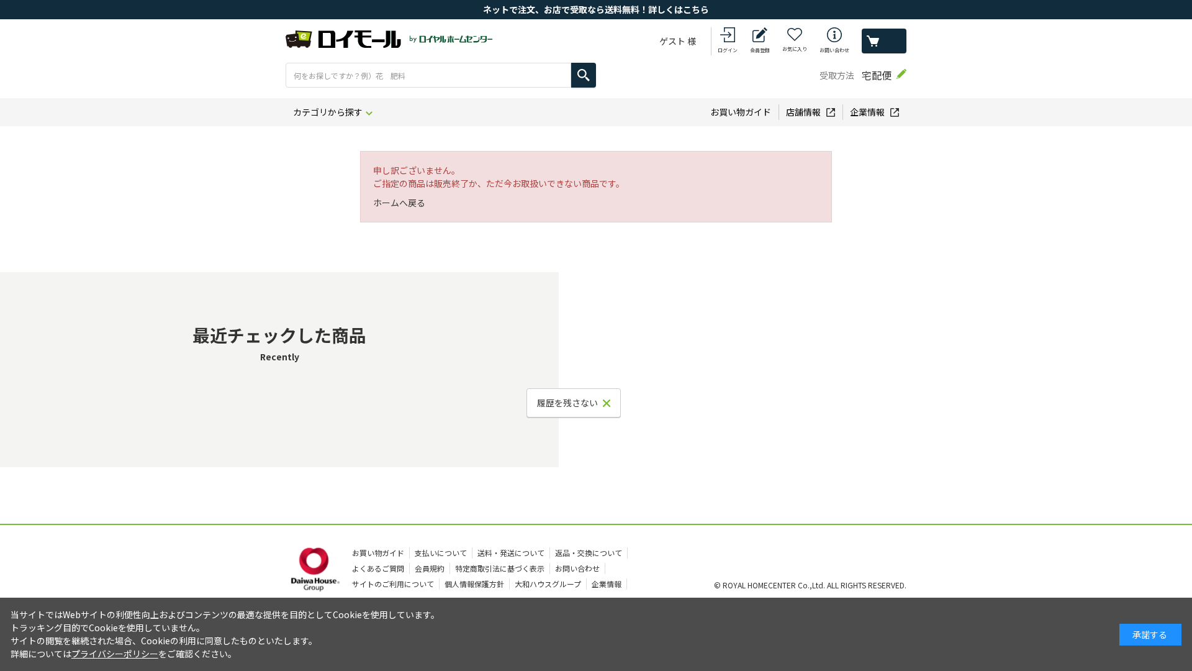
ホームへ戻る (399, 202)
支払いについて (441, 552)
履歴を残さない (567, 402)
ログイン (728, 50)
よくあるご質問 (378, 568)
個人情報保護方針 (474, 583)
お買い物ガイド (740, 112)
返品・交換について (588, 552)
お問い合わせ (834, 50)
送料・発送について (510, 552)
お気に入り (794, 48)
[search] (583, 75)
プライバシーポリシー (114, 653)
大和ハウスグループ (548, 583)
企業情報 (867, 112)
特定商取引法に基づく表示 (499, 568)
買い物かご (884, 41)
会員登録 (760, 50)
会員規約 (430, 568)
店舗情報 (803, 112)
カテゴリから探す (328, 112)
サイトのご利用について (393, 583)
